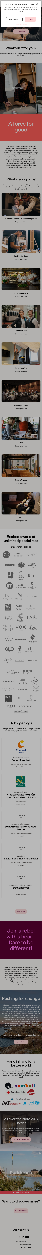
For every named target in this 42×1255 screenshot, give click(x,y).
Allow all (30, 19)
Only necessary (14, 19)
